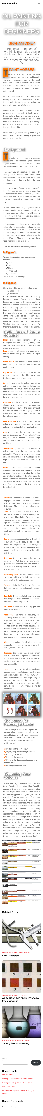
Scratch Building (25, 952)
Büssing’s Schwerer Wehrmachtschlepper (18, 1079)
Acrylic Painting (8, 1040)
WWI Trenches (7, 1074)
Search (4, 1058)
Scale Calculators (10, 955)
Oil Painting (23, 995)
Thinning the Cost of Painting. (16, 1043)
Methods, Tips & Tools (10, 952)
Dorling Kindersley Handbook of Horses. (17, 1083)
